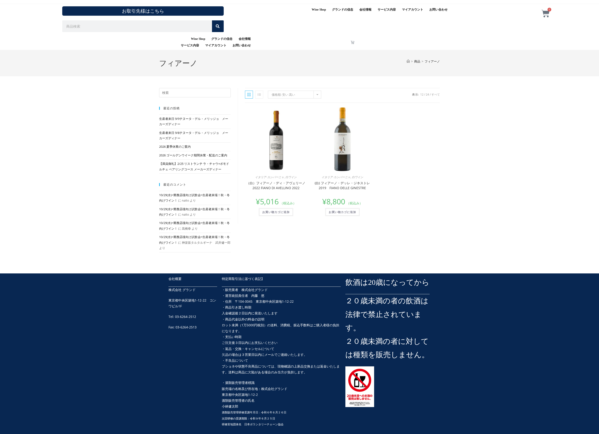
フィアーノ (432, 61)
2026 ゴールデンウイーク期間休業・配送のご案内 (193, 155)
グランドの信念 (342, 9)
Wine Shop (319, 9)
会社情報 (365, 9)
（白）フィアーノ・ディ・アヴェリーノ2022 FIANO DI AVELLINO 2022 (275, 185)
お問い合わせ (438, 9)
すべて (435, 94)
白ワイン (291, 177)
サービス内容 (387, 9)
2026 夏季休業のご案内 (175, 146)
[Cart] (352, 42)
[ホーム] (408, 61)
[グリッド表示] (249, 95)
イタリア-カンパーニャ (269, 177)
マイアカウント (412, 9)
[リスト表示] (259, 95)
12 (422, 94)
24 (427, 94)
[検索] (218, 26)
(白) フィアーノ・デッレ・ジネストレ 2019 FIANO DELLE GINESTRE (342, 185)
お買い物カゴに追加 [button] (276, 212)
